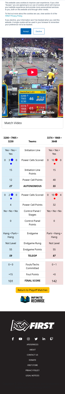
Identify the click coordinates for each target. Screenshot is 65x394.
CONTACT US (32, 355)
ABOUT (32, 349)
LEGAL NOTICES (32, 375)
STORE (32, 365)
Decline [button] (39, 31)
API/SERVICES (32, 344)
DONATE (32, 360)
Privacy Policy (13, 15)
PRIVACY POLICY (32, 370)
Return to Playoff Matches (32, 290)
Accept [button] (26, 31)
